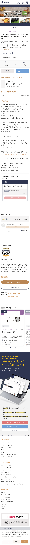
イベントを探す (5, 442)
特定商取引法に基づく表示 (7, 501)
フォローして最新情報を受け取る (15, 282)
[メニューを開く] (27, 2)
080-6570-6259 (13, 296)
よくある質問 (4, 452)
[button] (10, 347)
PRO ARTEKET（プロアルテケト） (9, 454)
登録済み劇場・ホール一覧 (7, 481)
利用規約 (3, 492)
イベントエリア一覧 (6, 447)
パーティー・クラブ (6, 31)
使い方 (2, 449)
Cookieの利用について (6, 497)
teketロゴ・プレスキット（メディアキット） (12, 484)
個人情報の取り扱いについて (8, 499)
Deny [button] (16, 541)
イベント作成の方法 (6, 467)
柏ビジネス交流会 (6, 259)
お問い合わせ (4, 508)
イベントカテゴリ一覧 (6, 445)
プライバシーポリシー (6, 494)
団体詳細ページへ (15, 287)
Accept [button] (25, 541)
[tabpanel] (15, 15)
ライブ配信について (6, 474)
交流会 (14, 31)
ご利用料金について (6, 470)
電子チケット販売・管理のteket (9, 435)
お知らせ (3, 506)
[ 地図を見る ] (6, 49)
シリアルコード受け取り (7, 456)
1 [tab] (13, 27)
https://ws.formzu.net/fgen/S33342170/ (13, 154)
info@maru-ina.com (14, 293)
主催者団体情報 (7, 53)
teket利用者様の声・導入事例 (8, 477)
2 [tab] (15, 27)
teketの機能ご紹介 (5, 472)
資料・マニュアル (5, 479)
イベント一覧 (22, 435)
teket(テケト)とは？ (6, 465)
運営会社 (3, 504)
